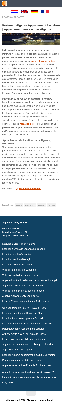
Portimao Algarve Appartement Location (23, 329)
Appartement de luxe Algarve (17, 349)
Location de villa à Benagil (16, 259)
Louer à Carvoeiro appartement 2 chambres (25, 301)
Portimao (51, 205)
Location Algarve (13, 17)
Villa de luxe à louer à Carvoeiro (19, 270)
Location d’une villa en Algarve (18, 243)
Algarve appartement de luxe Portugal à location (28, 344)
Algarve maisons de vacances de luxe (22, 285)
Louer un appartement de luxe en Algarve (24, 339)
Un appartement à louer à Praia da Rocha (24, 308)
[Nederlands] (16, 12)
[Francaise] (46, 12)
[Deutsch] (36, 12)
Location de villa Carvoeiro (16, 254)
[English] (26, 12)
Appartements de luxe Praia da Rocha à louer (26, 365)
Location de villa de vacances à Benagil (23, 249)
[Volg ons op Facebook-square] (28, 407)
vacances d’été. (28, 124)
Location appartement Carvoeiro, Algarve (24, 313)
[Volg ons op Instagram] (34, 407)
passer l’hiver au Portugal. (43, 61)
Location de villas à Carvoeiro (18, 264)
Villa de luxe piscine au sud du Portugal (23, 290)
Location (41, 205)
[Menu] (58, 3)
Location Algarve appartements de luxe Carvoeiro (28, 355)
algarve (19, 205)
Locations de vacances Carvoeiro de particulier (27, 323)
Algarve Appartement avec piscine (20, 296)
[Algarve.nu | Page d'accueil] (5, 3)
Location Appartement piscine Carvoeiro (23, 318)
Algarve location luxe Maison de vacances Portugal (29, 280)
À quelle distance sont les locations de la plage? (28, 372)
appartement (30, 205)
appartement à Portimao (28, 188)
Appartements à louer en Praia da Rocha (24, 334)
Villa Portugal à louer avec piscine (20, 275)
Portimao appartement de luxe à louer (22, 360)
